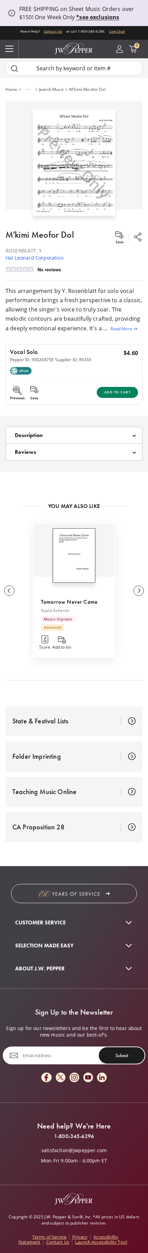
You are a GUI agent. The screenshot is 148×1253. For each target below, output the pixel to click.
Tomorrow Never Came (69, 601)
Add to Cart (117, 392)
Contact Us (53, 31)
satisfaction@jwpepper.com (74, 1150)
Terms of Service (49, 1237)
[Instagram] (74, 1078)
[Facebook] (46, 1078)
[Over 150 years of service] (74, 893)
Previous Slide (9, 591)
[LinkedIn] (102, 1078)
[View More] (28, 89)
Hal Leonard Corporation (35, 258)
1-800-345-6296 (74, 1136)
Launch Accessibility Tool (101, 1242)
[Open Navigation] (9, 49)
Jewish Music (51, 89)
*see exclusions (97, 17)
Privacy (79, 1237)
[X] (60, 1078)
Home (12, 89)
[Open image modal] (74, 165)
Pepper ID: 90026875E (32, 360)
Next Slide (139, 591)
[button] (74, 161)
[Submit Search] (14, 68)
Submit (121, 1055)
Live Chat (117, 31)
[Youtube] (88, 1078)
